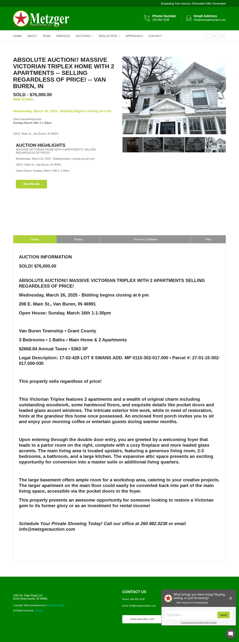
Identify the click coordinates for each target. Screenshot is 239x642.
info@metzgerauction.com (210, 19)
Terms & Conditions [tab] (146, 239)
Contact (155, 36)
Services (63, 36)
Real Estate (108, 36)
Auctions (83, 36)
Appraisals (134, 36)
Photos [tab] (78, 239)
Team (46, 36)
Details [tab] (35, 239)
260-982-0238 (160, 19)
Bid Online (31, 184)
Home (17, 36)
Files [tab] (208, 239)
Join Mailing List (142, 619)
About (32, 36)
